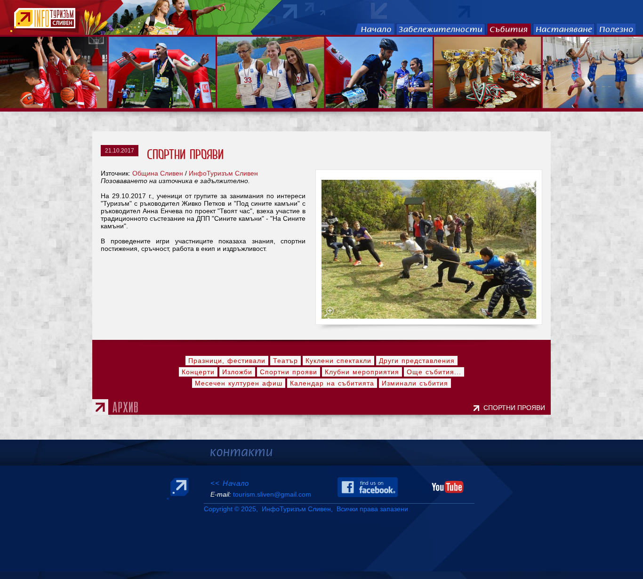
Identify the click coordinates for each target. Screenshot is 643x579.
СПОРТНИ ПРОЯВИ (516, 407)
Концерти (198, 372)
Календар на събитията (332, 383)
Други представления (417, 360)
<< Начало (229, 483)
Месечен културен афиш (238, 383)
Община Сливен (157, 173)
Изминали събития (415, 383)
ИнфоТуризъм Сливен (223, 173)
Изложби (237, 372)
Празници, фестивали (226, 360)
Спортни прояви (288, 372)
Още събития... (434, 372)
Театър (285, 360)
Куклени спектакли (338, 360)
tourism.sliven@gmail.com (272, 494)
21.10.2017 (119, 150)
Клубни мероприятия (362, 372)
